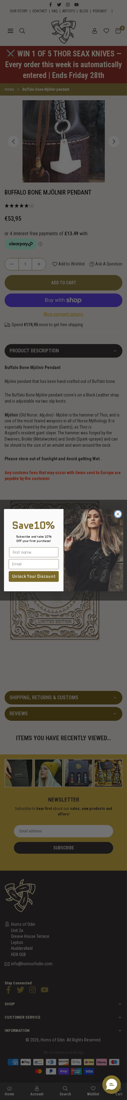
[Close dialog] (117, 514)
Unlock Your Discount (33, 576)
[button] (111, 1084)
